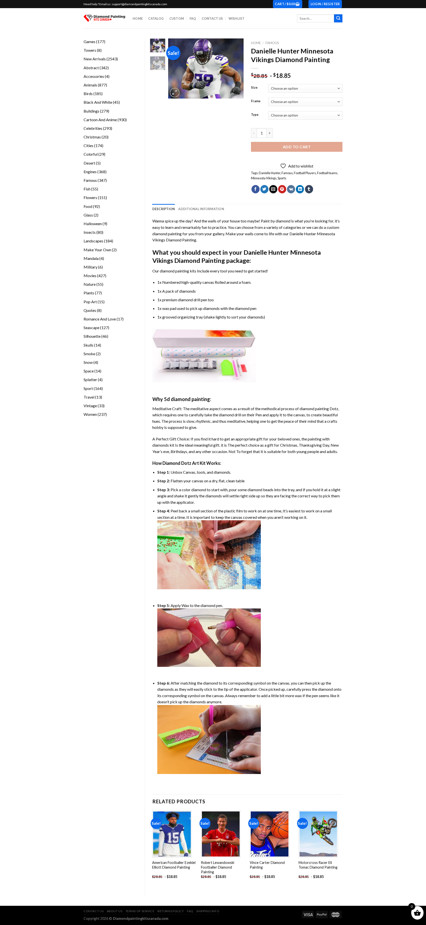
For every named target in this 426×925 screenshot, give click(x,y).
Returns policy (171, 911)
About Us (115, 911)
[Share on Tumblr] (309, 189)
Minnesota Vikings (263, 178)
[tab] (163, 209)
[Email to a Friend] (273, 189)
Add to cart (297, 146)
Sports (282, 178)
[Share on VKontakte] (291, 189)
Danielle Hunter (269, 173)
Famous (272, 43)
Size (254, 87)
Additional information (201, 209)
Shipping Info (207, 911)
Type (255, 115)
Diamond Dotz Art (180, 463)
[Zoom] (174, 93)
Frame (256, 101)
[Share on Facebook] (255, 189)
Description (163, 209)
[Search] (338, 18)
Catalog (156, 18)
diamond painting (174, 271)
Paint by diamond (275, 221)
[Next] (235, 69)
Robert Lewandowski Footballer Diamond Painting (217, 867)
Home (138, 18)
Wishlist (237, 18)
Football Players (305, 173)
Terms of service (140, 911)
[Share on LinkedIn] (300, 189)
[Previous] (176, 69)
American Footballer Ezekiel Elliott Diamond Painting (173, 864)
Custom (176, 18)
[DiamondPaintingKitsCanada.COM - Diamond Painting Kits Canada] (104, 18)
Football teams (327, 173)
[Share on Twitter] (264, 189)
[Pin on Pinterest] (282, 189)
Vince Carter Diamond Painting (267, 864)
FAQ (193, 18)
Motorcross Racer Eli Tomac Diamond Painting (318, 864)
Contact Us (212, 18)
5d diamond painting (187, 399)
